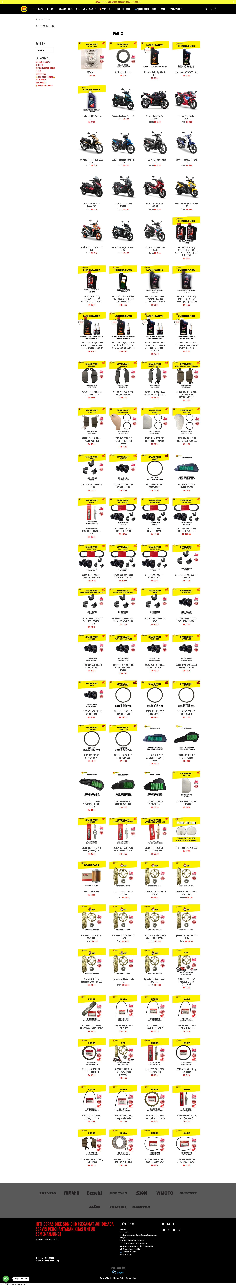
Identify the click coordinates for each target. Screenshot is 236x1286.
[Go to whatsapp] (6, 1279)
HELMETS (39, 65)
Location (123, 1229)
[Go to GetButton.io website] (6, 1283)
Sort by (40, 44)
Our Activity (124, 1232)
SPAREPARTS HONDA (84, 9)
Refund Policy (131, 1278)
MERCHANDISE (41, 83)
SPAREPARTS (175, 9)
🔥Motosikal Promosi (44, 86)
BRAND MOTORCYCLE (43, 62)
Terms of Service (106, 1278)
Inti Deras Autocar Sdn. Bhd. (130, 1249)
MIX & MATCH (41, 80)
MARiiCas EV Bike (126, 1255)
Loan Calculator (123, 9)
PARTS (38, 71)
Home (38, 19)
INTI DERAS (38, 9)
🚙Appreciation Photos (145, 9)
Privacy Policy (119, 1278)
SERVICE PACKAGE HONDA (45, 68)
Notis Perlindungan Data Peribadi (132, 1240)
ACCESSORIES (64, 9)
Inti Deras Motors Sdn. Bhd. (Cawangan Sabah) (136, 1246)
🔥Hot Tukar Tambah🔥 (45, 77)
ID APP (162, 9)
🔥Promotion (105, 9)
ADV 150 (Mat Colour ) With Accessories (134, 1243)
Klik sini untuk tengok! (185, 2)
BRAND (50, 9)
